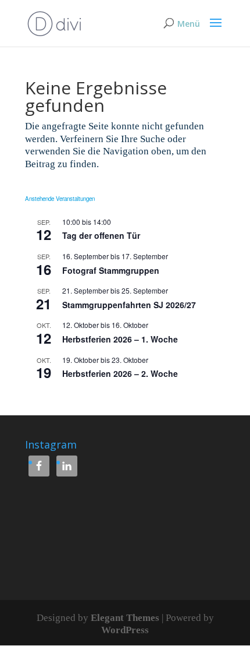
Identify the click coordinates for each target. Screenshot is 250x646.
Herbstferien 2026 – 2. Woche (120, 373)
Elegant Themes (125, 617)
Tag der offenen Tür (101, 235)
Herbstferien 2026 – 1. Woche (120, 339)
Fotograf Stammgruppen (110, 270)
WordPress (125, 630)
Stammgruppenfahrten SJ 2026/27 (129, 304)
